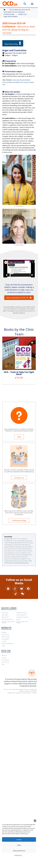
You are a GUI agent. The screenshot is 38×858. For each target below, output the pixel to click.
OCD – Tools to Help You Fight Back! (19, 373)
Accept (19, 839)
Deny (19, 845)
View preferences (19, 851)
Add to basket (20, 366)
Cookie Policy (18, 855)
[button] (35, 821)
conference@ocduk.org (27, 472)
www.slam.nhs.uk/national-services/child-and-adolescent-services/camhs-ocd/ (18, 82)
